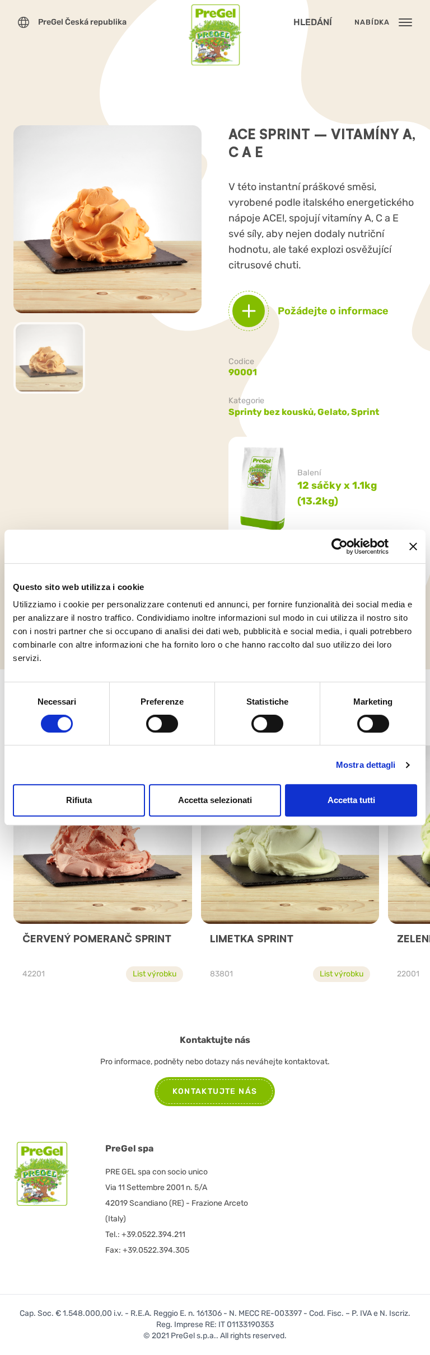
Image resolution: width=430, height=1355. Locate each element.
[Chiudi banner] (413, 546)
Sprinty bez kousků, (272, 412)
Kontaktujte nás (214, 1091)
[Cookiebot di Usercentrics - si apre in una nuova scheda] (340, 546)
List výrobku (154, 974)
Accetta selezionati (215, 800)
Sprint (365, 412)
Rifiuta (79, 800)
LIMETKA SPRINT (251, 938)
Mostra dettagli (366, 764)
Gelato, (334, 412)
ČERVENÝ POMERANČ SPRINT (96, 938)
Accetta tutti (351, 800)
